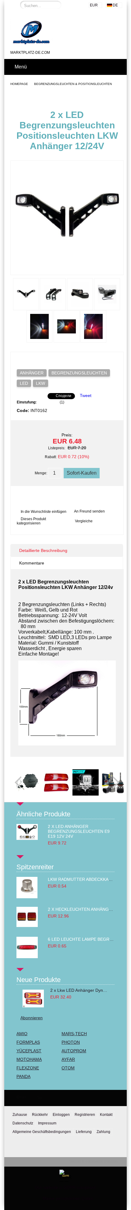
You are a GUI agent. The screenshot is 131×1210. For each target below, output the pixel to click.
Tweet (85, 395)
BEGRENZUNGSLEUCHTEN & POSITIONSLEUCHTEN (73, 84)
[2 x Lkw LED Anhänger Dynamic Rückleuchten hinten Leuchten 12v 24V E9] (33, 998)
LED (24, 383)
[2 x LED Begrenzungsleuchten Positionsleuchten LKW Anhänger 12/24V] (67, 269)
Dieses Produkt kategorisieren (31, 521)
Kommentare (31, 563)
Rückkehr (40, 1115)
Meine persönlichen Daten (68, 1198)
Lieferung (84, 1132)
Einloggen (61, 1115)
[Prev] (21, 782)
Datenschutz (22, 1123)
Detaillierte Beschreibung (43, 550)
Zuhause (19, 1115)
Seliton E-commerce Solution (93, 1161)
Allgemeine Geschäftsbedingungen (41, 1132)
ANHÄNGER (32, 372)
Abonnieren (31, 1017)
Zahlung (103, 1132)
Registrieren (85, 1115)
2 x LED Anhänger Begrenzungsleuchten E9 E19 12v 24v (79, 831)
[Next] (113, 782)
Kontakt (106, 1115)
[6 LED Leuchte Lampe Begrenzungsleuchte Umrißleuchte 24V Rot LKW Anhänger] (27, 956)
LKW (40, 383)
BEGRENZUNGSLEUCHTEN (79, 372)
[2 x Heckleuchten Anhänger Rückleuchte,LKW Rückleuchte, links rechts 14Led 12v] (27, 925)
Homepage (19, 84)
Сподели (63, 396)
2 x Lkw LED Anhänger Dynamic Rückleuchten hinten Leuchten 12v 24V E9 (79, 990)
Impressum (47, 1123)
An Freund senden (89, 511)
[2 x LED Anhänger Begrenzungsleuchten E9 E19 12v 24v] (27, 838)
